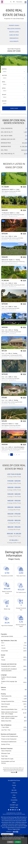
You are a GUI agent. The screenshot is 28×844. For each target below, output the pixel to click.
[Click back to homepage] (1, 1)
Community (14, 792)
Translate (24, 834)
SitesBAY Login (14, 807)
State (14, 783)
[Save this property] (25, 174)
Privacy (14, 797)
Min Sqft (4, 94)
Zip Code (14, 790)
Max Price (4, 75)
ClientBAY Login (14, 805)
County (14, 785)
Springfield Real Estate (14, 780)
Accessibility (14, 800)
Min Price (4, 68)
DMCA (14, 802)
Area (14, 795)
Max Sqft (4, 100)
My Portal (19, 1)
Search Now (14, 108)
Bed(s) (3, 81)
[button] (25, 2)
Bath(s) (4, 88)
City (14, 787)
